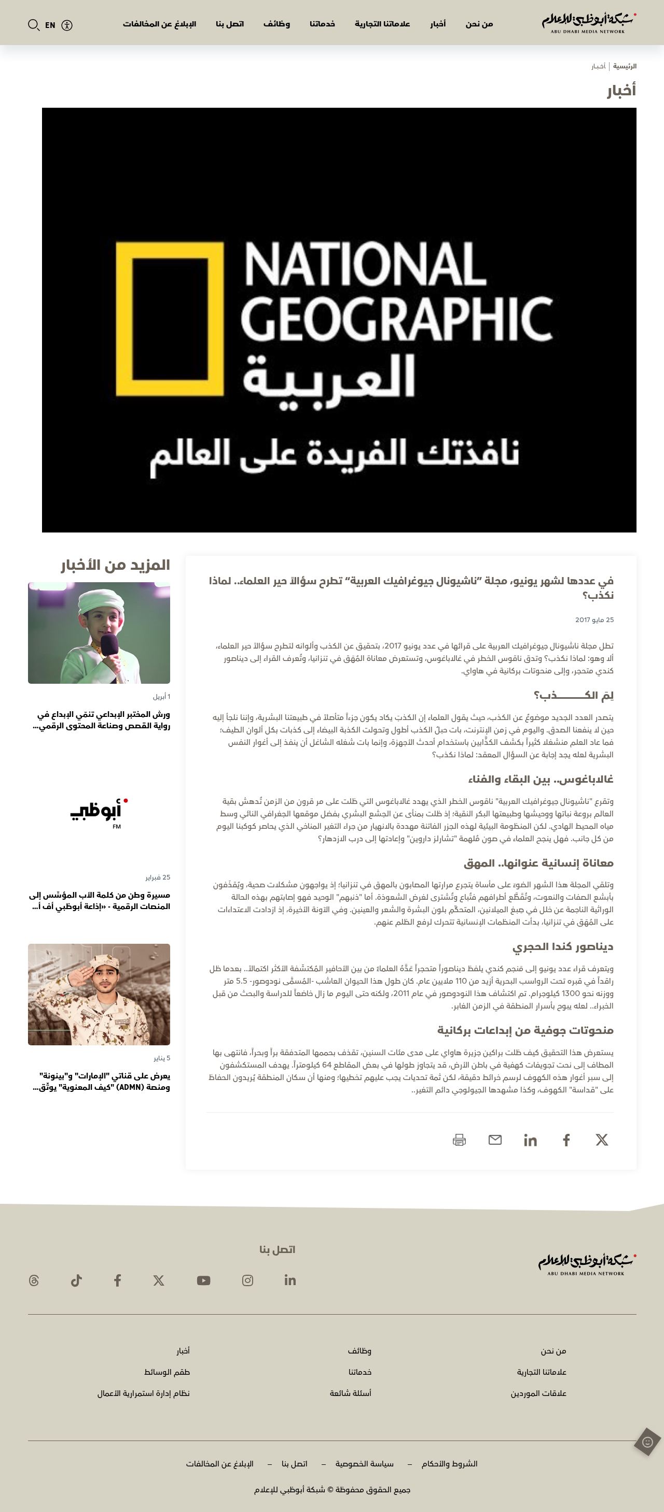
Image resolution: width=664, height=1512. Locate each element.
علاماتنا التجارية (382, 24)
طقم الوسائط (167, 1372)
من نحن (479, 24)
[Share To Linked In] (530, 1139)
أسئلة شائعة (350, 1393)
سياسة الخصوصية (365, 1464)
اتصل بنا (230, 24)
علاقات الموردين (538, 1393)
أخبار (438, 24)
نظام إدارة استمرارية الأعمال (144, 1393)
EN (50, 26)
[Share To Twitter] (602, 1139)
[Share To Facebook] (566, 1139)
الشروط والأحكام (450, 1464)
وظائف (277, 24)
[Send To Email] (495, 1139)
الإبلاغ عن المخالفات (159, 24)
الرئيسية (625, 66)
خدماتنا (322, 24)
